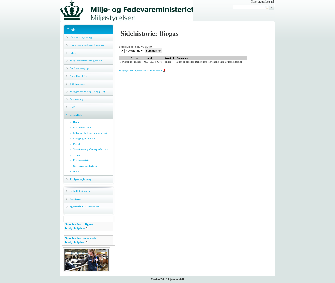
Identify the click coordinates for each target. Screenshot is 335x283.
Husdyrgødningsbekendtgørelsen (87, 45)
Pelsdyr (73, 52)
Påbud (76, 144)
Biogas (76, 122)
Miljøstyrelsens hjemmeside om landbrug (140, 70)
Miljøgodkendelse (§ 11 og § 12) (87, 91)
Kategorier (75, 198)
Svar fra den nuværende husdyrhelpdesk (80, 240)
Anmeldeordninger (80, 76)
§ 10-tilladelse (77, 83)
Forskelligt (76, 114)
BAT (72, 107)
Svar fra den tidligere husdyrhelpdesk (79, 226)
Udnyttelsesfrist (81, 160)
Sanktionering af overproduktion (90, 149)
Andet (76, 171)
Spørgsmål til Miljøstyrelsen (84, 206)
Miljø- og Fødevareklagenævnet (90, 133)
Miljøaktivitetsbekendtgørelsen (86, 60)
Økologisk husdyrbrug (85, 165)
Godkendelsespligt (79, 68)
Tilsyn (76, 154)
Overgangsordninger (84, 138)
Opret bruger (258, 1)
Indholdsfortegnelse (80, 191)
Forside (72, 29)
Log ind (269, 1)
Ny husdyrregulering (81, 37)
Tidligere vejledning (80, 179)
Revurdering (76, 99)
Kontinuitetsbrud (82, 127)
